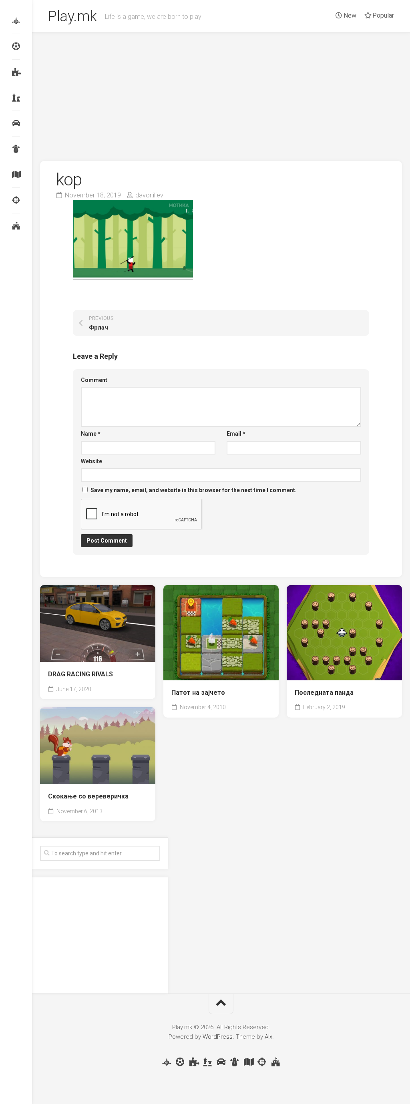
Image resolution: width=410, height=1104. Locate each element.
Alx (268, 1036)
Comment (94, 380)
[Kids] (16, 149)
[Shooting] (16, 200)
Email (236, 433)
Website (91, 461)
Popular (382, 15)
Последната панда (324, 692)
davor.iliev (149, 195)
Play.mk (72, 16)
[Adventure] (16, 174)
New (349, 15)
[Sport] (16, 46)
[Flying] (16, 21)
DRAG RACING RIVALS (80, 674)
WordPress (218, 1036)
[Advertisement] (221, 93)
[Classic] (16, 97)
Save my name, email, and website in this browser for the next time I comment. (193, 490)
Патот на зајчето (198, 692)
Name (90, 433)
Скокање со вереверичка (88, 796)
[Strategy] (16, 226)
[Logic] (16, 72)
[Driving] (16, 123)
